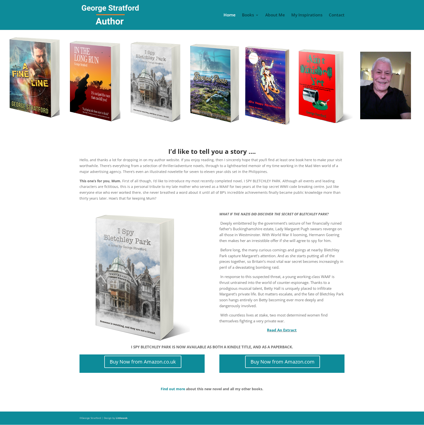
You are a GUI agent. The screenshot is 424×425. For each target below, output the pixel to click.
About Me (275, 15)
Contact (336, 15)
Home (230, 15)
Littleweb (121, 418)
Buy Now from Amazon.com (283, 361)
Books (248, 15)
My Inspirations (306, 15)
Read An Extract (282, 330)
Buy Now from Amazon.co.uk (143, 361)
